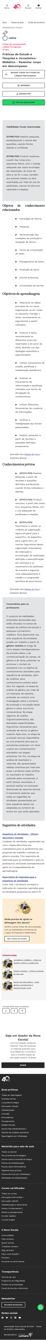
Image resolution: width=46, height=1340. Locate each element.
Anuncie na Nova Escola (12, 1261)
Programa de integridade (13, 1281)
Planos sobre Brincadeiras (13, 1167)
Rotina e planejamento (12, 1212)
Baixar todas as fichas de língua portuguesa (25, 74)
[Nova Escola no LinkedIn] (15, 1318)
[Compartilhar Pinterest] (22, 1010)
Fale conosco (7, 1239)
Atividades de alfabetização (14, 1178)
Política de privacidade (12, 1284)
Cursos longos (8, 1220)
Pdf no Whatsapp (25, 102)
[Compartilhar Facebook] (14, 1010)
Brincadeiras (7, 1117)
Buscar (28, 8)
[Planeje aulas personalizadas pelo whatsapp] (40, 1307)
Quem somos (7, 1243)
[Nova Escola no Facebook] (2, 1318)
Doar (23, 1065)
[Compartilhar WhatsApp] (6, 1010)
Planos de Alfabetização (12, 1163)
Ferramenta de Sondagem (13, 1155)
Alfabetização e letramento (14, 1205)
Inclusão (5, 1114)
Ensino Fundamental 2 (12, 1208)
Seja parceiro (7, 1250)
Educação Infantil (9, 1106)
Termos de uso (8, 1277)
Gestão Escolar (8, 1125)
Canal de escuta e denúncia (14, 1288)
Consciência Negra (10, 1102)
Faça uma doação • (10, 1254)
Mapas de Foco (32, 454)
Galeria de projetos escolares (15, 1132)
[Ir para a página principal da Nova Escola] (17, 6)
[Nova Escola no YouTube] (20, 1318)
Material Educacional (11, 1170)
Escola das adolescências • (14, 1129)
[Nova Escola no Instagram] (11, 1318)
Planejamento (7, 1121)
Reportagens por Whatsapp (14, 1136)
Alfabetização (7, 1110)
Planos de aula (17, 22)
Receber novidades (13, 1305)
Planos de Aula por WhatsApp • (16, 1174)
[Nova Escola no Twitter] (7, 1318)
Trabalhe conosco (9, 1246)
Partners (5, 1258)
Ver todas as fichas (17, 939)
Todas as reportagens (11, 1095)
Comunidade (7, 1235)
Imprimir (25, 85)
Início (4, 22)
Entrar (39, 8)
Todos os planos (9, 1152)
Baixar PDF (25, 94)
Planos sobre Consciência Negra (16, 1159)
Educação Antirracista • (12, 1197)
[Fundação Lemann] (26, 1335)
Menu (7, 8)
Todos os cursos (9, 1193)
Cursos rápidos (8, 1216)
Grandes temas (8, 1099)
